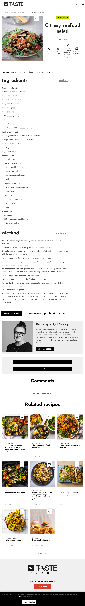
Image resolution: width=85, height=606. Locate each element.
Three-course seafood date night (41, 446)
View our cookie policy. (26, 597)
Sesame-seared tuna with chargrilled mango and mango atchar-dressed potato (42, 495)
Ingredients (62, 232)
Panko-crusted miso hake (15, 492)
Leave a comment (11, 314)
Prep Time (67, 48)
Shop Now (42, 586)
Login (51, 72)
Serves (48, 52)
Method (63, 80)
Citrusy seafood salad (36, 12)
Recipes (13, 12)
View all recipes (45, 349)
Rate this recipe (9, 72)
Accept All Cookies (29, 602)
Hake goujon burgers (41, 540)
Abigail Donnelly (63, 38)
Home (6, 12)
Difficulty (58, 52)
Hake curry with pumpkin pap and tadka (70, 446)
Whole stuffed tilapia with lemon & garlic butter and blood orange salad (15, 448)
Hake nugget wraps (13, 540)
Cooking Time (76, 52)
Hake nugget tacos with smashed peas (69, 494)
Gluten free (22, 12)
